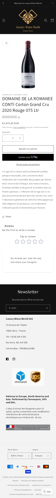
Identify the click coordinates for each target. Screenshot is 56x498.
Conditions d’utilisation (41, 485)
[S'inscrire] (46, 308)
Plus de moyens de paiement (28, 164)
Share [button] (8, 216)
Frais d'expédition (19, 127)
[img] (9, 117)
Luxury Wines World (16, 477)
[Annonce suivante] (52, 3)
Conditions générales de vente (21, 494)
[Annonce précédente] (3, 3)
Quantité (6, 132)
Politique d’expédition (23, 490)
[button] (3, 20)
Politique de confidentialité (18, 485)
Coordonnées (39, 490)
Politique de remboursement (32, 481)
